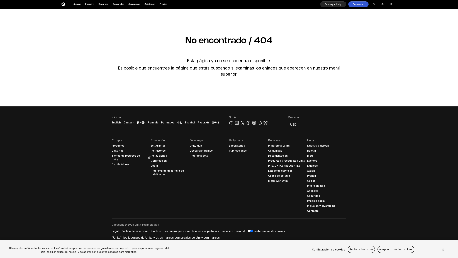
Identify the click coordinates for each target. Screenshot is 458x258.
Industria (89, 4)
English (116, 122)
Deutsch (129, 122)
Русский (203, 122)
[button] (333, 4)
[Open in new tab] (149, 157)
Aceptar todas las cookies (396, 249)
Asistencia (150, 4)
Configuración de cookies (328, 249)
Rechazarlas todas (361, 249)
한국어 (215, 122)
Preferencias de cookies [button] (269, 231)
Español (190, 122)
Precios (163, 4)
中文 (179, 122)
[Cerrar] (443, 250)
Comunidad (118, 4)
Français (153, 122)
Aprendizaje (134, 4)
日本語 (141, 122)
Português (167, 122)
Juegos (77, 4)
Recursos (103, 4)
